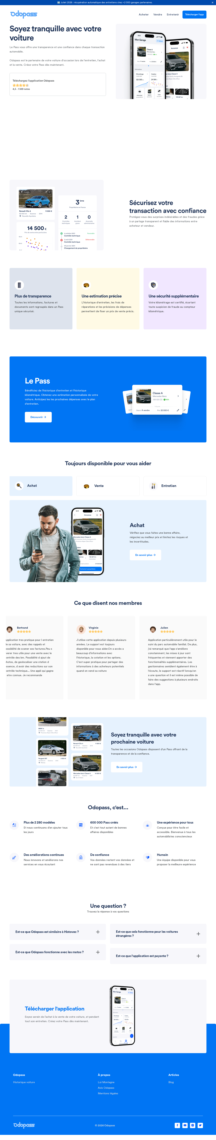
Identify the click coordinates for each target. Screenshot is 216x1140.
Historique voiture (24, 1082)
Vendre (157, 14)
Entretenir (173, 14)
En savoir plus (145, 555)
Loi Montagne (106, 1082)
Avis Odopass (106, 1087)
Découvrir (38, 417)
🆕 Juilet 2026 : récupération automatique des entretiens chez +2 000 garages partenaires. (105, 2)
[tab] (41, 486)
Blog (171, 1082)
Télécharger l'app (194, 14)
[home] (24, 14)
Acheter (144, 14)
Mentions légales (108, 1093)
